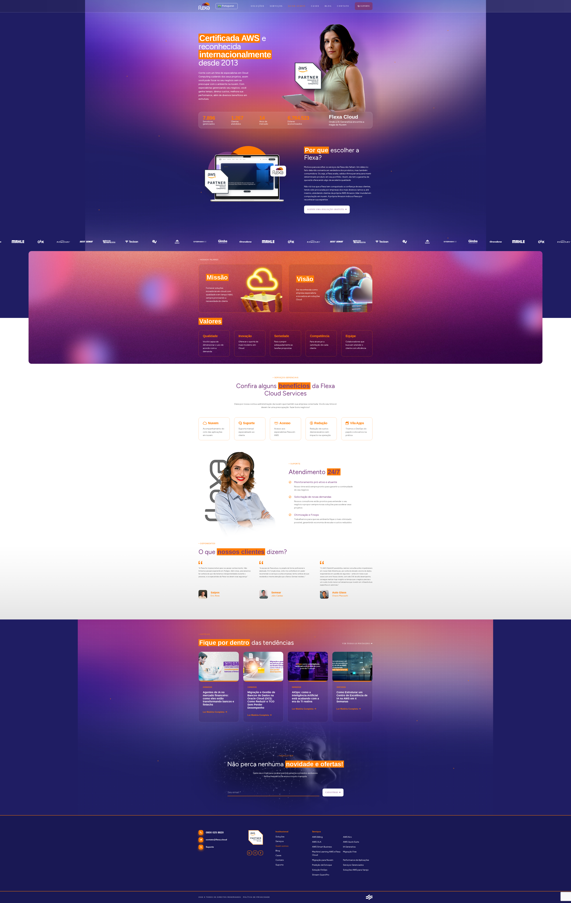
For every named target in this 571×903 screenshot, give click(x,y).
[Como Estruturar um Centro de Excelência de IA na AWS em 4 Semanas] (352, 687)
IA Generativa (349, 847)
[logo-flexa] (204, 6)
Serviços (280, 841)
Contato (280, 860)
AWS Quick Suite (351, 842)
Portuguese (227, 6)
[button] (284, 6)
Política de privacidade (256, 897)
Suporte (279, 865)
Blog (278, 850)
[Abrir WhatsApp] (563, 895)
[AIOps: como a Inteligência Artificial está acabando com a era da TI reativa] (308, 687)
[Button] (249, 853)
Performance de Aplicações (356, 860)
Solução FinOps (319, 870)
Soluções (280, 836)
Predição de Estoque (322, 865)
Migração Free (349, 851)
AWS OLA (316, 842)
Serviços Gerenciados (353, 865)
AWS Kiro (347, 837)
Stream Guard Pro (320, 875)
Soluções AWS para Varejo (356, 870)
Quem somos (282, 846)
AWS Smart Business (322, 847)
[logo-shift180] (369, 897)
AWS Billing (317, 837)
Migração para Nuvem (322, 860)
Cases (278, 855)
